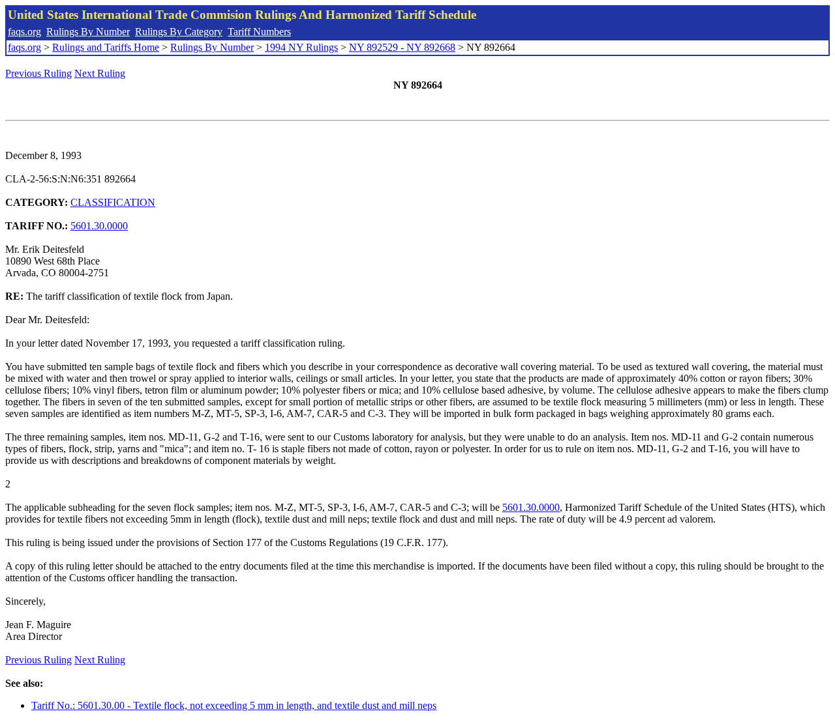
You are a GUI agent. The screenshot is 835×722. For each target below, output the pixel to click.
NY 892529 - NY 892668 (402, 47)
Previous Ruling (38, 73)
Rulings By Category (178, 31)
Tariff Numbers (259, 31)
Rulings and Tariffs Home (105, 47)
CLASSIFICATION (112, 202)
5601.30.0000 (99, 225)
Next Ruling (99, 73)
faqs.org (24, 31)
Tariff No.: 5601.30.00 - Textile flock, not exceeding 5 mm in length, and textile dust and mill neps (233, 705)
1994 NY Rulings (301, 47)
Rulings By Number (88, 31)
